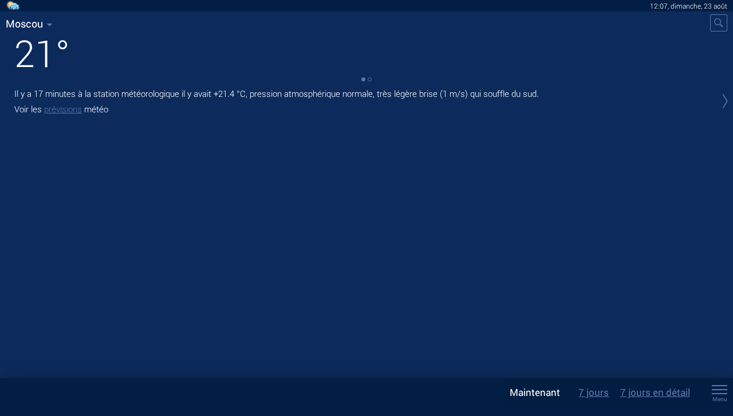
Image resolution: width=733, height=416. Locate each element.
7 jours (593, 392)
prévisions (63, 109)
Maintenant (535, 392)
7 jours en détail (655, 392)
